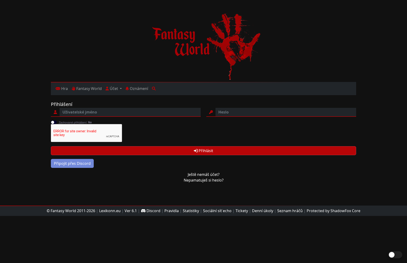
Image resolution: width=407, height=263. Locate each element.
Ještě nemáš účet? (204, 174)
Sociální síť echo (217, 210)
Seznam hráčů (290, 210)
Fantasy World (88, 88)
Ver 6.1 (131, 210)
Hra (64, 88)
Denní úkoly (262, 210)
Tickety (242, 210)
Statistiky (191, 210)
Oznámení (138, 88)
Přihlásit (205, 150)
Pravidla (171, 210)
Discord (153, 210)
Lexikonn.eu (110, 210)
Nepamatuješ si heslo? (204, 180)
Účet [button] (114, 88)
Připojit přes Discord (72, 163)
